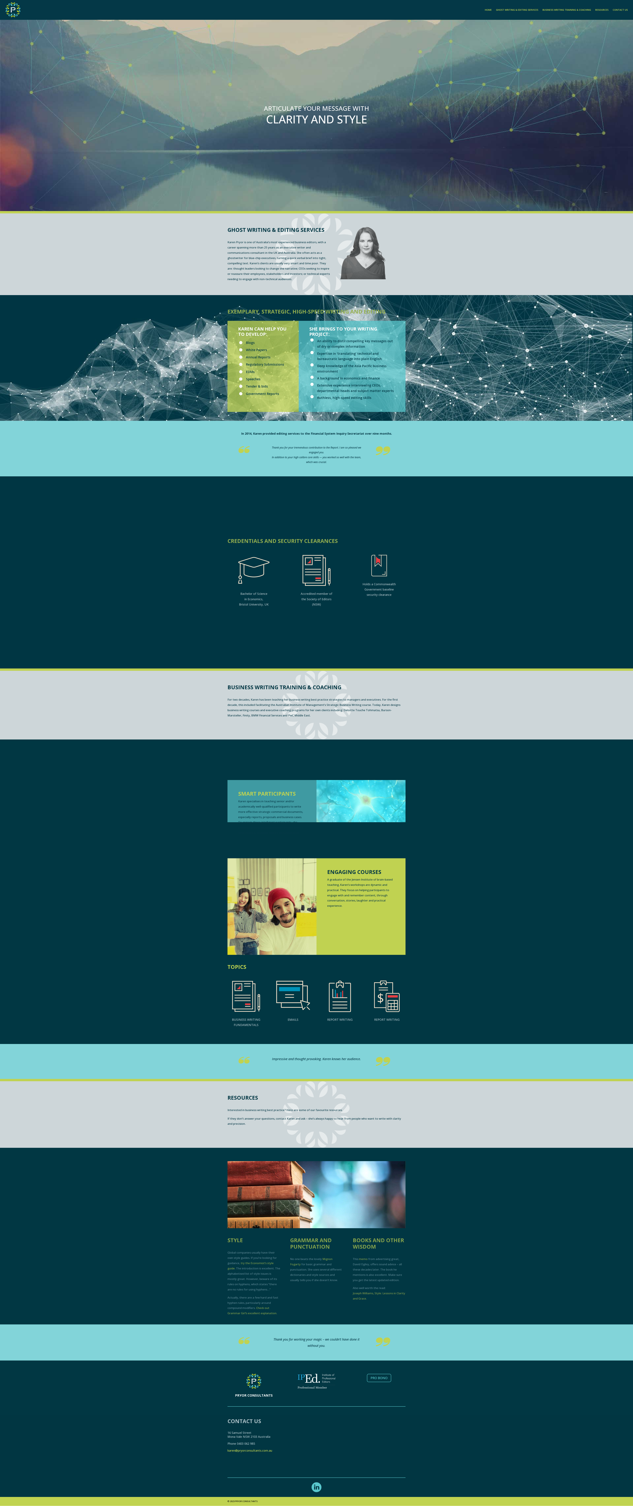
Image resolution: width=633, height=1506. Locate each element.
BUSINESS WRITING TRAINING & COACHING (567, 10)
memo (363, 1259)
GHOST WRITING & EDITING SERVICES (517, 10)
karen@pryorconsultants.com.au (249, 1450)
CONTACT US (620, 10)
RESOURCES (601, 10)
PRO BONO (379, 1378)
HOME (488, 10)
